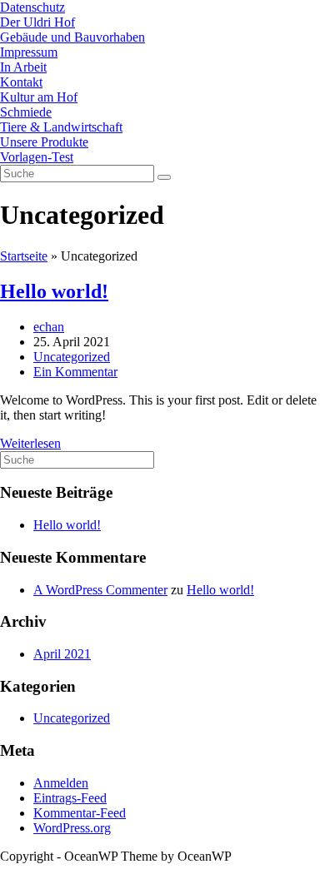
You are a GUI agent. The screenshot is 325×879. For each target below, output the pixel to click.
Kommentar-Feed (79, 813)
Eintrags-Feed (70, 798)
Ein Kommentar (75, 372)
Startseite (24, 256)
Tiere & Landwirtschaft (61, 127)
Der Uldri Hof (37, 22)
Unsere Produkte (44, 142)
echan (48, 327)
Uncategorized (71, 357)
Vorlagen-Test (36, 157)
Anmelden (60, 783)
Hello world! (54, 291)
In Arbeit (23, 67)
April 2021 (62, 654)
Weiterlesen (35, 443)
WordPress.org (72, 828)
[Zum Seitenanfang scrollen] (5, 871)
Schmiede (26, 112)
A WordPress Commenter (100, 590)
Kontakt (21, 82)
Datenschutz (32, 7)
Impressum (29, 52)
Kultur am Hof (39, 97)
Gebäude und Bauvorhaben (72, 37)
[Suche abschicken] (164, 177)
